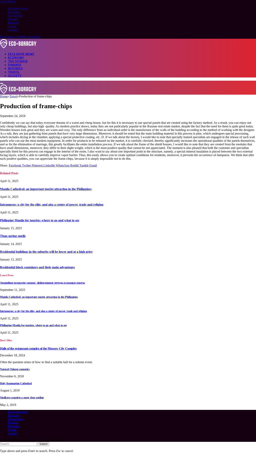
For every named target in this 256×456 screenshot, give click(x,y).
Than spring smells (13, 236)
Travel (12, 26)
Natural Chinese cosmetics (15, 369)
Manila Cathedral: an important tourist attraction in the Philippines (46, 189)
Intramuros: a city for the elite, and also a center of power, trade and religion (51, 204)
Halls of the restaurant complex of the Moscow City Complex (38, 348)
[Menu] (1, 83)
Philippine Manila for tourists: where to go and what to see (39, 220)
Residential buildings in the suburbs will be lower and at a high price (46, 251)
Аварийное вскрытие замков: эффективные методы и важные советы (42, 282)
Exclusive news (18, 8)
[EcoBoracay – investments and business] (18, 47)
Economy (14, 12)
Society (12, 30)
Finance (13, 19)
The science (15, 15)
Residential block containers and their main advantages (37, 267)
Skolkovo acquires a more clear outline (22, 397)
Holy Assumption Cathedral (16, 383)
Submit (43, 443)
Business (13, 23)
